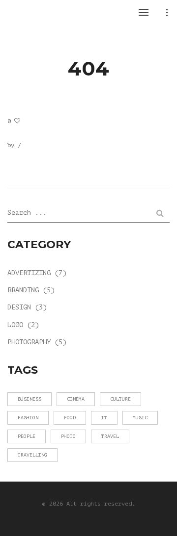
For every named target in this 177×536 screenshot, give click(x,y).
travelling (32, 455)
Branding (23, 290)
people (26, 436)
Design (19, 307)
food (70, 417)
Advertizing (29, 273)
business (29, 399)
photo (68, 436)
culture (120, 399)
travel (110, 436)
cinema (76, 399)
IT (104, 417)
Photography (29, 342)
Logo (15, 325)
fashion (28, 417)
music (140, 417)
